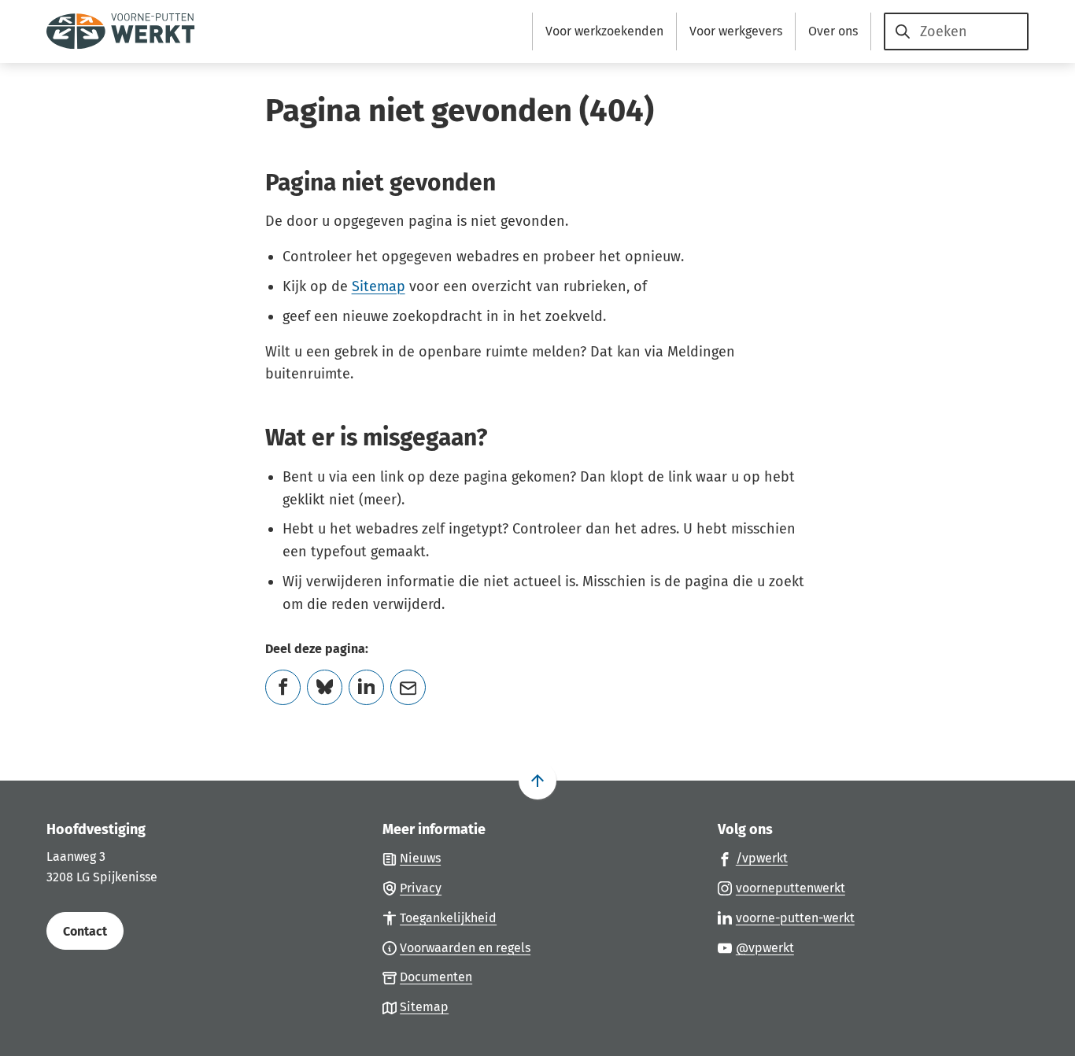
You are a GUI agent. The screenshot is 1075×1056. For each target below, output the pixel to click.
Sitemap (378, 286)
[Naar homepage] (120, 31)
